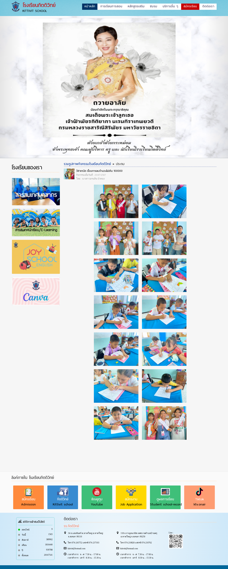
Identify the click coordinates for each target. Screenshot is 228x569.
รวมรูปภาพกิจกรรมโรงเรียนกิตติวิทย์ (87, 164)
